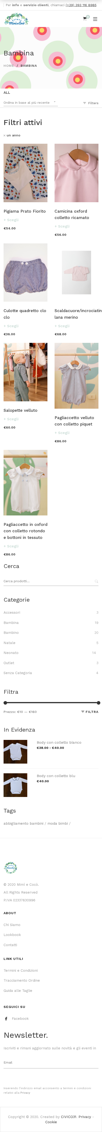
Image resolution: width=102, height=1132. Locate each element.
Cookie (51, 1122)
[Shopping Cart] (85, 18)
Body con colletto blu (56, 776)
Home (9, 65)
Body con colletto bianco (59, 742)
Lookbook (12, 935)
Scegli (13, 220)
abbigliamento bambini (23, 823)
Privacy (25, 1092)
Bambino (11, 633)
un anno (13, 135)
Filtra (92, 712)
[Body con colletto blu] (15, 776)
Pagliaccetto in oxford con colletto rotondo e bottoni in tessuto (25, 531)
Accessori (12, 612)
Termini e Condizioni (21, 970)
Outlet (9, 663)
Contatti (10, 945)
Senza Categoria (18, 673)
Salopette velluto (20, 410)
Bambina (11, 623)
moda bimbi (57, 823)
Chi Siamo (12, 925)
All (7, 92)
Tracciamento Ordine (22, 980)
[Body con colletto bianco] (15, 742)
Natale (9, 643)
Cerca (96, 581)
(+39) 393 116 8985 (81, 5)
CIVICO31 (68, 1117)
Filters (93, 103)
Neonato (11, 653)
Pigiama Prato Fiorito (25, 211)
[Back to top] (89, 1119)
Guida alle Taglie (18, 991)
